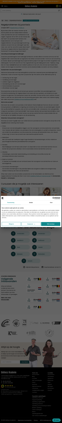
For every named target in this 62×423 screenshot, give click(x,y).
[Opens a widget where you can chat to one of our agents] (56, 420)
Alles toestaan (50, 224)
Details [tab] (31, 202)
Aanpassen (30, 224)
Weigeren (11, 224)
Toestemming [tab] (10, 202)
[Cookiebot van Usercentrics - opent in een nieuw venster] (53, 198)
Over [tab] (51, 202)
